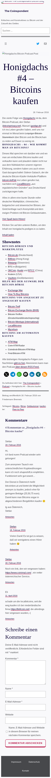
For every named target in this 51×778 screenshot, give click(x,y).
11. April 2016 (11, 596)
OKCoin (12, 270)
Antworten (9, 517)
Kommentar (11, 658)
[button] (6, 374)
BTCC (31, 270)
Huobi (20, 270)
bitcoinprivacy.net (11, 126)
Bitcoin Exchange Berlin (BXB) (23, 310)
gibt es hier (19, 363)
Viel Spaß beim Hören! (13, 219)
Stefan (13, 526)
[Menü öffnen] (5, 43)
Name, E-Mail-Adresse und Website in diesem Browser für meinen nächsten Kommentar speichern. (27, 731)
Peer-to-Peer (18, 409)
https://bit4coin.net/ (20, 609)
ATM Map (13, 342)
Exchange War (15, 290)
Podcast (5, 386)
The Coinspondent (16, 11)
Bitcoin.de (13, 255)
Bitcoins (15, 406)
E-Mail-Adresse (13, 702)
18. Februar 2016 (13, 445)
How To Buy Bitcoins (18, 294)
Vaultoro (12, 278)
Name (9, 688)
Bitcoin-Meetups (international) (23, 322)
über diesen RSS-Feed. (27, 367)
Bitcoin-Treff (14, 306)
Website (9, 714)
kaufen (43, 406)
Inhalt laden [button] (8, 235)
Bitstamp (12, 263)
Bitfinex (11, 259)
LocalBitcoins (23, 184)
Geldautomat (33, 406)
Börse (23, 406)
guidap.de (36, 126)
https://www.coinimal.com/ (18, 572)
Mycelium (13, 329)
